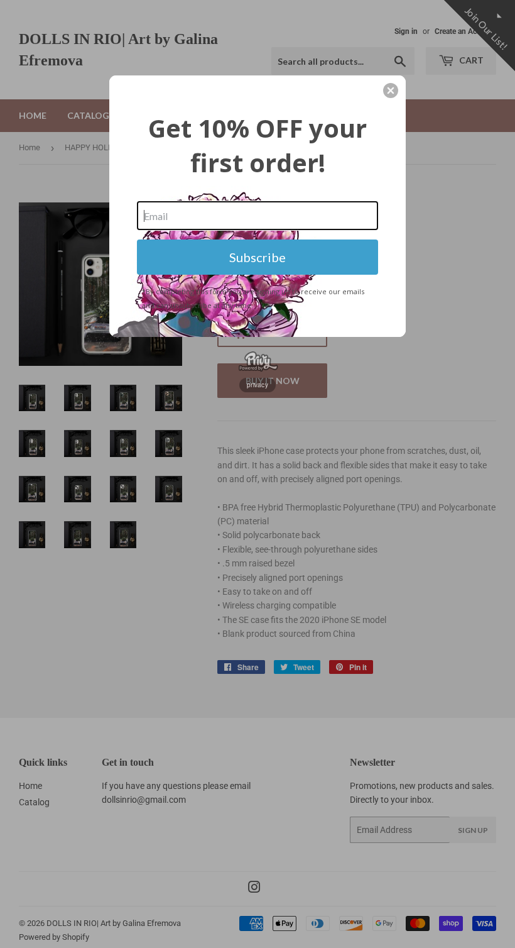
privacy (257, 384)
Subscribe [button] (257, 257)
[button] (390, 90)
